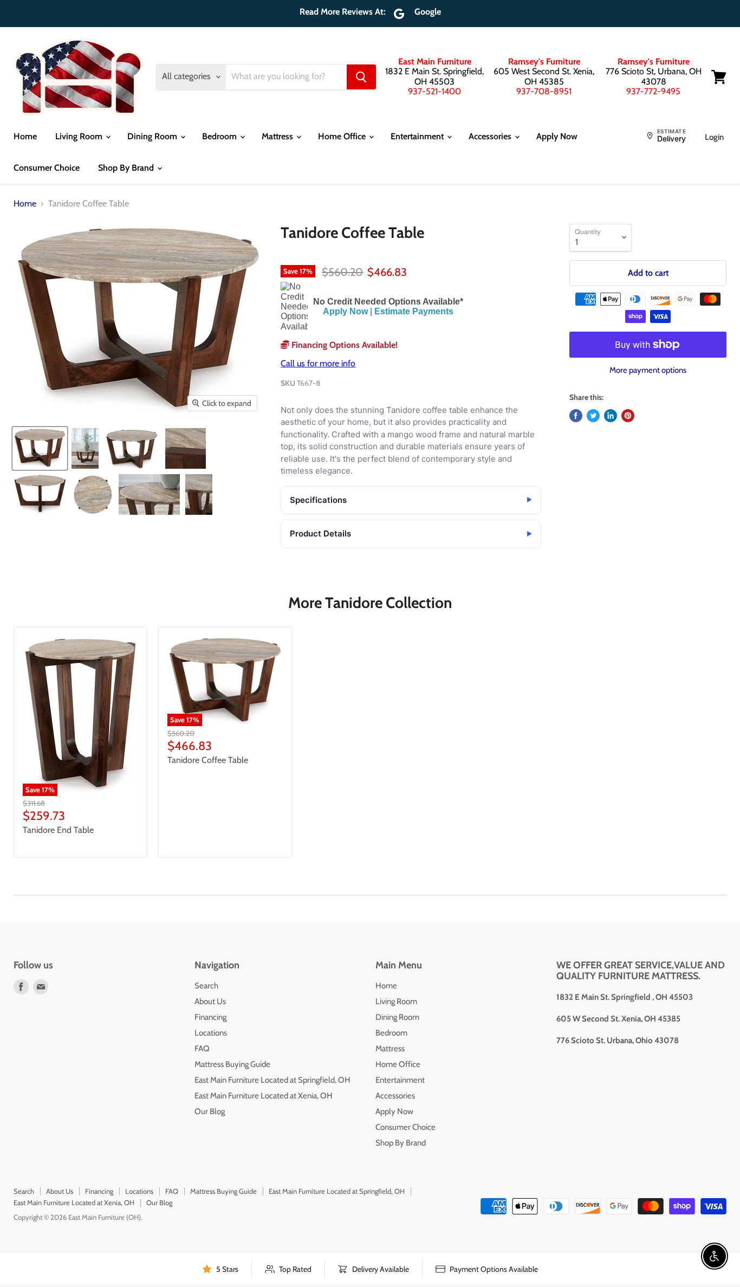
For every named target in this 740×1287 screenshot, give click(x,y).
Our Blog (209, 1111)
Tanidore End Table (58, 830)
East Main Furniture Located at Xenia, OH (263, 1096)
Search (206, 986)
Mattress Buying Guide (232, 1064)
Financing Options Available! (343, 345)
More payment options (647, 370)
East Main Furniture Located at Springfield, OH (272, 1080)
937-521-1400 (434, 91)
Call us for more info (318, 363)
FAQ (202, 1048)
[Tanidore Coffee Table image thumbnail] (39, 448)
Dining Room (153, 136)
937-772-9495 (653, 91)
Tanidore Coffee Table (207, 760)
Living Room (80, 136)
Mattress (278, 136)
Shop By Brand (127, 168)
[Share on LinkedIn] (610, 415)
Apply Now (556, 136)
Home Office (343, 136)
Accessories (491, 136)
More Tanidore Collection (370, 602)
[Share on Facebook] (575, 415)
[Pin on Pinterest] (627, 415)
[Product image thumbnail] (85, 448)
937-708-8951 (544, 91)
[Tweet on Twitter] (593, 415)
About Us (210, 1001)
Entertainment (418, 136)
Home (25, 136)
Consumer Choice (47, 168)
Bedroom (220, 136)
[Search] (361, 76)
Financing (210, 1017)
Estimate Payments (413, 311)
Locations (210, 1033)
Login (714, 137)
